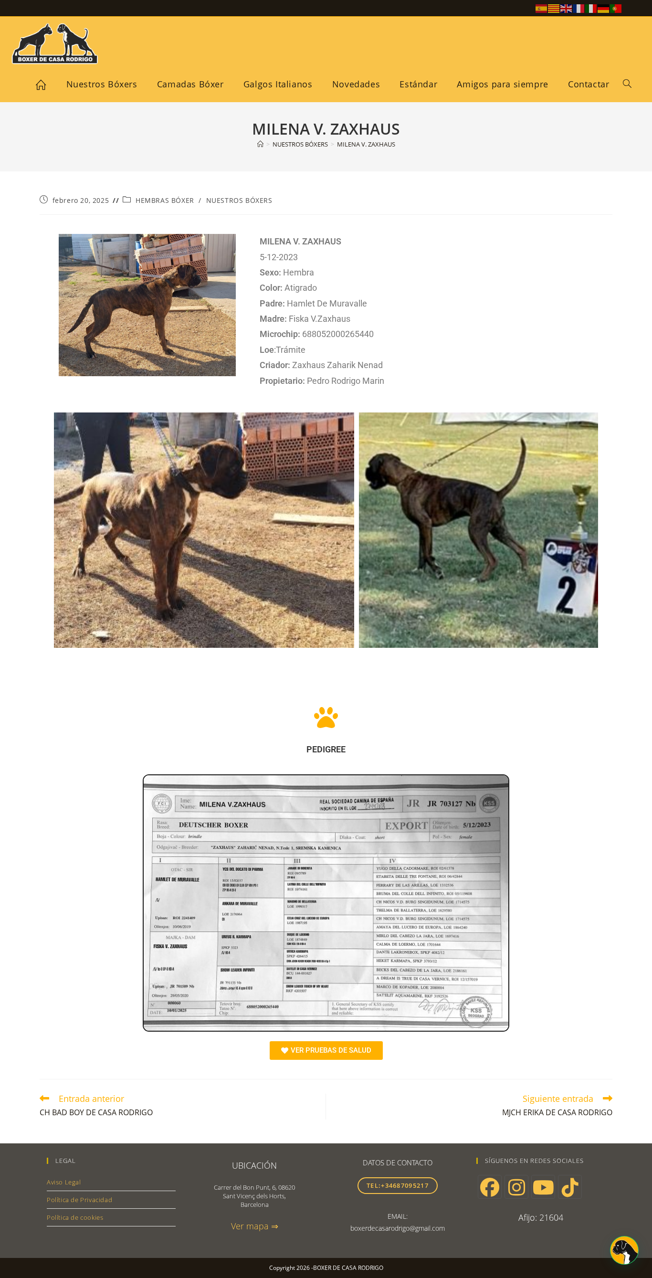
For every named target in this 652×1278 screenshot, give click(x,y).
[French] (579, 8)
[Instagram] (516, 1187)
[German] (604, 8)
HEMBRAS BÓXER (165, 200)
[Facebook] (490, 1187)
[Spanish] (542, 8)
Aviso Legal (64, 1182)
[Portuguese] (616, 8)
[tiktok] (570, 1187)
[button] (624, 1250)
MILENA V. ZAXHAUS (366, 144)
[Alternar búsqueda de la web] (627, 84)
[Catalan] (554, 8)
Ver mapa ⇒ (254, 1226)
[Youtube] (543, 1187)
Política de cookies (75, 1217)
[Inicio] (260, 144)
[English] (566, 8)
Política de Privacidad (79, 1199)
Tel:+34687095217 (398, 1185)
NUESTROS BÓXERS (239, 200)
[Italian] (591, 8)
